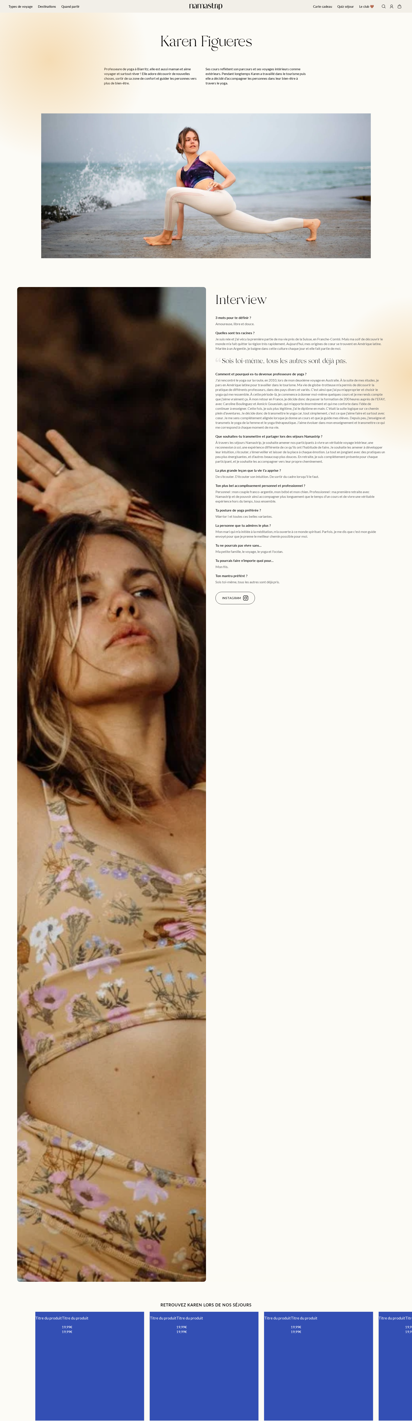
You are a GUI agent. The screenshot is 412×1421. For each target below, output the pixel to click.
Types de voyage (21, 6)
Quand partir (70, 6)
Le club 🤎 (366, 6)
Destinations (47, 6)
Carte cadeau (322, 6)
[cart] (399, 6)
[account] (391, 7)
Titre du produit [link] (48, 1318)
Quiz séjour (345, 6)
